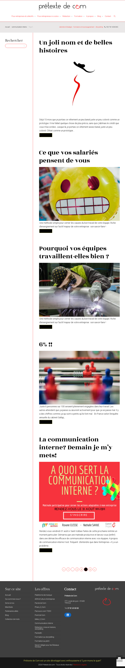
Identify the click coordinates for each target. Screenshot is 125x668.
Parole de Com (40, 603)
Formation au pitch (42, 641)
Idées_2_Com (40, 619)
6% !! (45, 344)
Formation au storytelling (44, 637)
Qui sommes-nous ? (13, 599)
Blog (99, 16)
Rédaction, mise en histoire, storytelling (45, 628)
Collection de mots (12, 619)
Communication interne (44, 623)
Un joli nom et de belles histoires (75, 46)
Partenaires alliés (11, 611)
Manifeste (9, 607)
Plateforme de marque (43, 595)
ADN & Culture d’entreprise (45, 599)
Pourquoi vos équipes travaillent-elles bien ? (74, 252)
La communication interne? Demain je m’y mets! (75, 447)
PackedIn (38, 633)
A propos (90, 16)
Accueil (8, 595)
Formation (78, 16)
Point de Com (40, 615)
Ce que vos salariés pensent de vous (68, 156)
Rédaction (66, 16)
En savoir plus (46, 135)
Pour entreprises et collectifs (23, 16)
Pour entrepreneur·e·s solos (48, 16)
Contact (108, 16)
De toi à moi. (10, 603)
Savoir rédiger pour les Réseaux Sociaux (47, 646)
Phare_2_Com (40, 607)
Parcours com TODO (43, 611)
